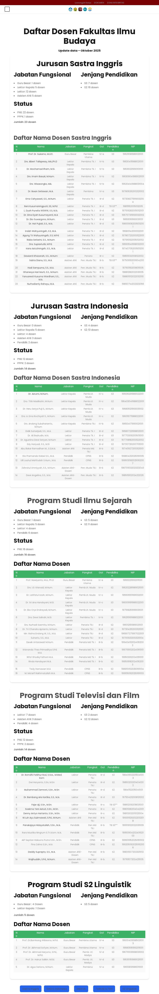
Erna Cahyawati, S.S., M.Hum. (41, 198)
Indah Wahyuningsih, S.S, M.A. (40, 231)
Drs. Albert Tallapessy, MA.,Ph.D (40, 161)
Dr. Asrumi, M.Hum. (38, 393)
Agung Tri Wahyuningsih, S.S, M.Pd (41, 235)
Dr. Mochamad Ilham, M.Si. (41, 169)
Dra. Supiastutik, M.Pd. (40, 244)
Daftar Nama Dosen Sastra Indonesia (67, 378)
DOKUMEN (99, 2)
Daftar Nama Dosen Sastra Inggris (63, 138)
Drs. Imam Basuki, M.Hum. (41, 176)
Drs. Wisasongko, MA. (41, 183)
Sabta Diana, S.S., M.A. (40, 260)
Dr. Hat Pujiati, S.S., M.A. (41, 223)
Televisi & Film (104, 989)
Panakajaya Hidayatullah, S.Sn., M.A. (42, 825)
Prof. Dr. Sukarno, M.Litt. (40, 154)
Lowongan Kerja (83, 2)
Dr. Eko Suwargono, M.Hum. (40, 219)
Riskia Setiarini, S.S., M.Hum (41, 239)
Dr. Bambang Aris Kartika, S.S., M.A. (42, 797)
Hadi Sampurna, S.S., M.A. (41, 267)
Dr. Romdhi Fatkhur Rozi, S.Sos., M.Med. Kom (41, 776)
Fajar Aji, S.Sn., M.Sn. (42, 804)
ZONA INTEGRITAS (115, 2)
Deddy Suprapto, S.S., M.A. (41, 851)
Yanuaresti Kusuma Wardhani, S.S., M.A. (40, 278)
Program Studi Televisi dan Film (79, 695)
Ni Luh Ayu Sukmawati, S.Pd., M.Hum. (42, 817)
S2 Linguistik (130, 989)
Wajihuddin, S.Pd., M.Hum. (41, 859)
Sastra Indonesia (56, 989)
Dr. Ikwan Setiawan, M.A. (40, 191)
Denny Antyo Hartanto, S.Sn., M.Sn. (41, 813)
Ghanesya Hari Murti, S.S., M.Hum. (40, 272)
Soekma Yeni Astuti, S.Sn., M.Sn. (42, 809)
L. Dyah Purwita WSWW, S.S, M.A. (41, 210)
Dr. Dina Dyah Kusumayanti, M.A (41, 215)
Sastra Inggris (30, 989)
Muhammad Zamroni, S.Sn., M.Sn (41, 789)
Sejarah (81, 989)
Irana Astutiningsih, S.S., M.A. (41, 248)
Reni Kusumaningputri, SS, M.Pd (40, 206)
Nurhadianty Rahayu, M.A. (40, 283)
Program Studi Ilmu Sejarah (79, 500)
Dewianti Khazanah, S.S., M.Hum (41, 256)
